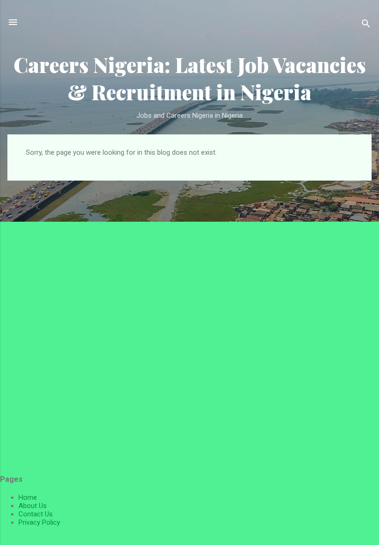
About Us (32, 506)
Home (27, 497)
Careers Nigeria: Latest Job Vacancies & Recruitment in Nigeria (189, 78)
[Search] (366, 25)
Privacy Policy (39, 522)
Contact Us (35, 514)
